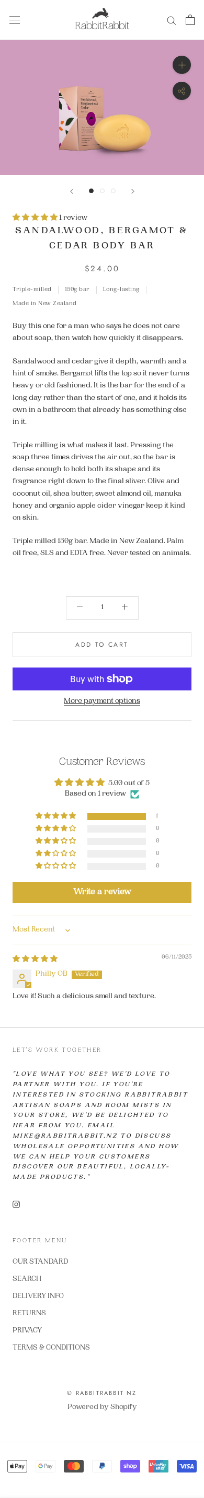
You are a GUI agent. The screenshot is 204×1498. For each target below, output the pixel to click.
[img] (35, 959)
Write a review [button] (102, 892)
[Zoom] (182, 65)
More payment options (102, 701)
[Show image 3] (113, 190)
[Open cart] (190, 20)
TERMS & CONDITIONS (51, 1348)
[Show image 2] (102, 190)
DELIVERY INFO (38, 1296)
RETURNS (29, 1313)
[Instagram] (16, 1205)
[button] (36, 218)
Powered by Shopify (102, 1407)
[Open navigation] (14, 20)
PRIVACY (27, 1331)
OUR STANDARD (40, 1262)
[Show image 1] (91, 190)
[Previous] (71, 191)
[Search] (171, 20)
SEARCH (27, 1279)
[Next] (132, 191)
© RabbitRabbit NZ (102, 1393)
